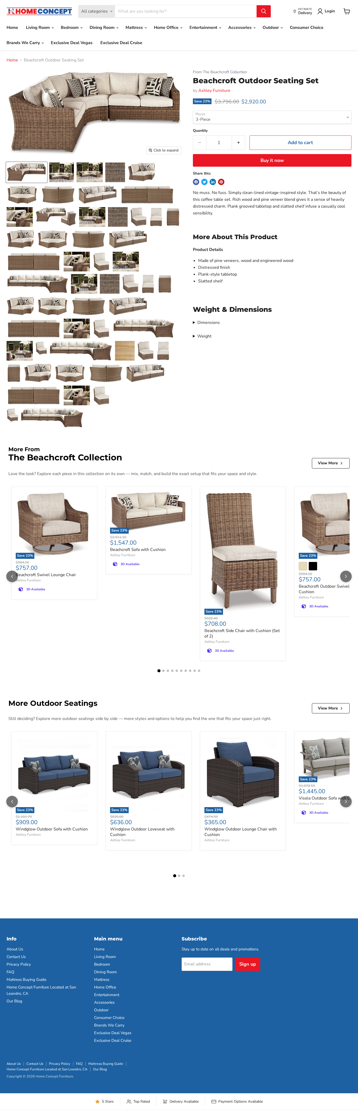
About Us (15, 949)
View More (328, 463)
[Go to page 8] (190, 671)
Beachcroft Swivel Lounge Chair (46, 575)
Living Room (38, 27)
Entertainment (203, 27)
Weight (204, 336)
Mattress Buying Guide (26, 979)
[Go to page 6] (181, 671)
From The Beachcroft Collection (220, 72)
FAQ (10, 972)
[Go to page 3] (168, 671)
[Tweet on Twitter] (204, 182)
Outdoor (271, 27)
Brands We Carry (24, 43)
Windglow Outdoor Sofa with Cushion (52, 829)
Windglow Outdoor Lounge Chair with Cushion (240, 832)
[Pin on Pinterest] (221, 182)
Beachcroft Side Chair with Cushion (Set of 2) (242, 633)
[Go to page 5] (177, 671)
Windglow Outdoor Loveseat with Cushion (142, 832)
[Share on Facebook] (196, 182)
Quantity (200, 131)
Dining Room (103, 27)
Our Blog (14, 1001)
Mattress (135, 27)
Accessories (240, 27)
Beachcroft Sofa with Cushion (138, 550)
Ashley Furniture (214, 90)
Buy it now (272, 160)
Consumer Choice (306, 27)
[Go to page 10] (199, 671)
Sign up (247, 964)
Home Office (167, 27)
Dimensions (208, 322)
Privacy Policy (19, 964)
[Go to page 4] (172, 671)
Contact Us (16, 956)
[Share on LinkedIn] (213, 182)
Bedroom (70, 27)
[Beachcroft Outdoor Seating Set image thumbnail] (26, 172)
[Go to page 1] (159, 670)
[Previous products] (12, 576)
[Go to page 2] (163, 671)
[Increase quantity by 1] (238, 142)
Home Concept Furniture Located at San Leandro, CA (47, 1069)
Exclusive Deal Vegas (72, 43)
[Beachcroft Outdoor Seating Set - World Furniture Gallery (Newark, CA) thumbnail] (61, 172)
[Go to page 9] (194, 671)
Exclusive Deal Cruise (121, 43)
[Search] (264, 11)
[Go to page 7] (186, 671)
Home (12, 27)
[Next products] (346, 576)
